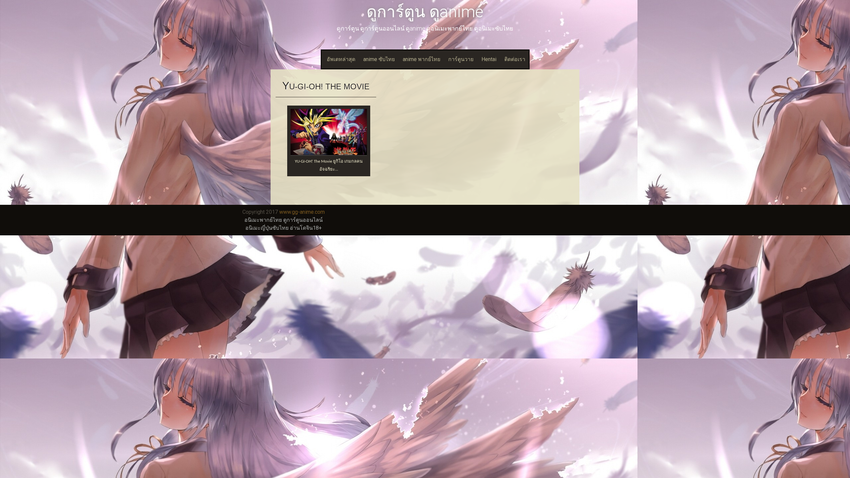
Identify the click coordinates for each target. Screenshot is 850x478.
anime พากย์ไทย (421, 59)
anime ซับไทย (379, 59)
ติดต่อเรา (514, 59)
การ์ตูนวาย (460, 59)
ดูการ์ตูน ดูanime (425, 11)
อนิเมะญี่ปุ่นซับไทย (267, 228)
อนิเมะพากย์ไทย (263, 220)
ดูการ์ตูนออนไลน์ (303, 220)
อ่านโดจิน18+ (306, 228)
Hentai (488, 59)
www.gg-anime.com (302, 212)
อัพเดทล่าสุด (341, 59)
